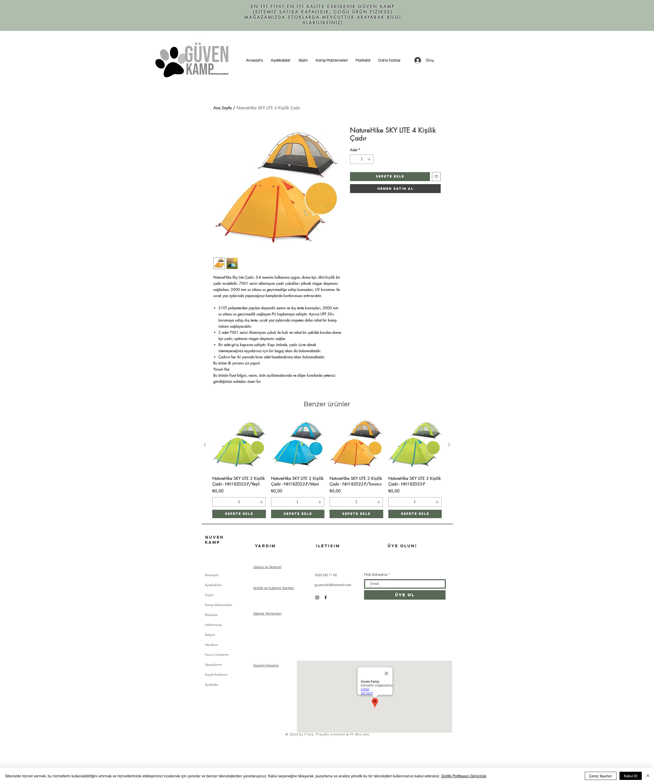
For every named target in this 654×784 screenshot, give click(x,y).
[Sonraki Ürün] (449, 445)
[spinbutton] (361, 159)
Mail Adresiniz (376, 575)
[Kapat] (648, 776)
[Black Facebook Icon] (325, 597)
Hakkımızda (213, 625)
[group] (327, 468)
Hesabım (211, 645)
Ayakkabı (211, 684)
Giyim (209, 595)
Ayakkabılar (213, 585)
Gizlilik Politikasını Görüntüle (463, 775)
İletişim (210, 635)
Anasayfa (211, 575)
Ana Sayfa (222, 108)
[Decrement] (354, 159)
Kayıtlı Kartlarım (216, 674)
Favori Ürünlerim (217, 655)
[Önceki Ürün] (205, 445)
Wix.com (362, 734)
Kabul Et (630, 775)
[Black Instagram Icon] (317, 597)
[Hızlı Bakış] (239, 445)
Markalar (211, 615)
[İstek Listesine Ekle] (436, 176)
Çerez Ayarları (600, 775)
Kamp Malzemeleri (218, 605)
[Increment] (369, 159)
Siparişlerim (213, 665)
